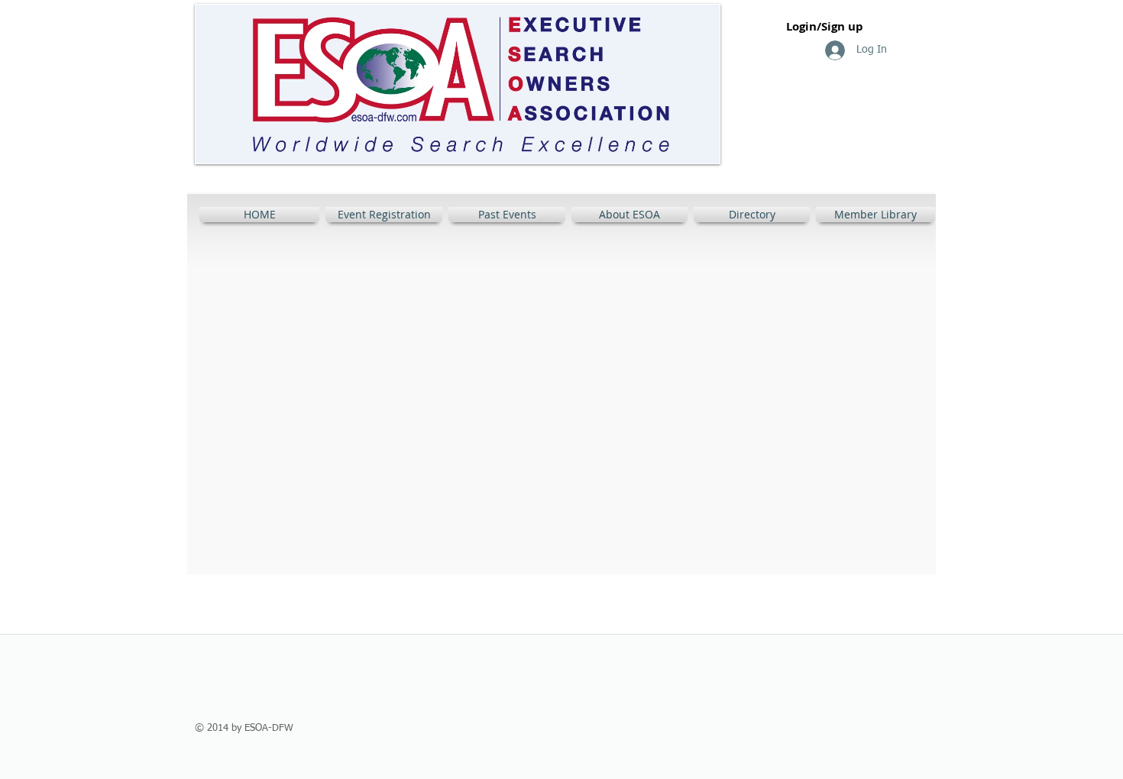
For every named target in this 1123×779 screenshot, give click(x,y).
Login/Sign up (824, 26)
